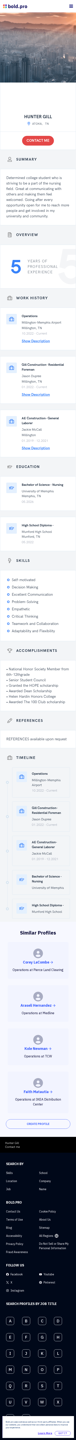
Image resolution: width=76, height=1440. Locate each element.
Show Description (36, 341)
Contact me (38, 140)
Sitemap (44, 1228)
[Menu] (71, 6)
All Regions (46, 1236)
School (43, 1173)
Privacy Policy (14, 1244)
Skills (9, 1173)
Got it (62, 1433)
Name (42, 1189)
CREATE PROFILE (38, 1124)
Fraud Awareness (17, 1252)
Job (8, 1189)
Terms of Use (14, 1219)
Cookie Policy (47, 1211)
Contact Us (13, 1211)
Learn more (45, 1433)
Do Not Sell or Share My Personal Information (54, 1246)
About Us (45, 1219)
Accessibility (14, 1236)
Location (11, 1181)
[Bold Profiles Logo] (15, 6)
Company (45, 1181)
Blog (9, 1228)
